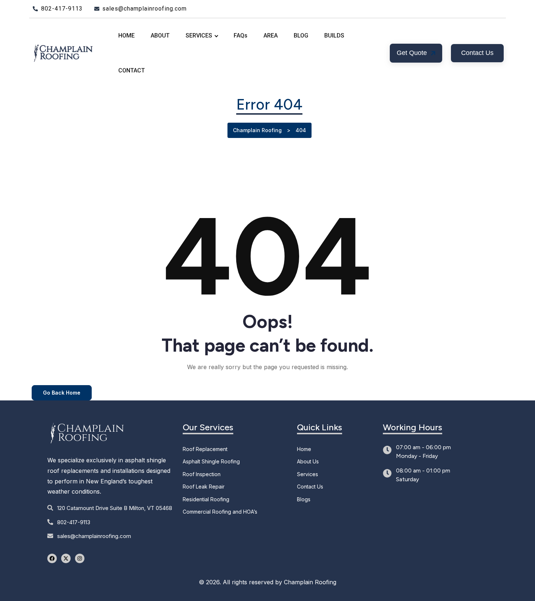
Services (307, 474)
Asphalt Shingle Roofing (211, 461)
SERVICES (199, 35)
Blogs (303, 499)
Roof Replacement (205, 449)
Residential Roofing (206, 499)
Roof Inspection (202, 474)
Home (304, 449)
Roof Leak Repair (204, 486)
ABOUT (160, 35)
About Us (308, 461)
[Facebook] (52, 558)
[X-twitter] (66, 558)
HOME (126, 35)
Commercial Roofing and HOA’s (220, 512)
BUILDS (334, 35)
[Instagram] (79, 558)
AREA (270, 35)
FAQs (240, 35)
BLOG (301, 35)
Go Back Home (61, 393)
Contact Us (310, 486)
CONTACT (131, 70)
